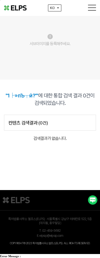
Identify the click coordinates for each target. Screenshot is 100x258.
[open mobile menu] (92, 8)
